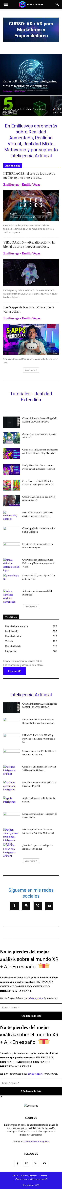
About (15, 1175)
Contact (43, 1175)
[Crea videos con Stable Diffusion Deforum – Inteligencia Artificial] (11, 485)
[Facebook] (14, 906)
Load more (30, 370)
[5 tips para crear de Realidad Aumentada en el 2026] (25, 109)
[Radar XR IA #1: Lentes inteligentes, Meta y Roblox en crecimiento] (31, 74)
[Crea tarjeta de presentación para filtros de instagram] (11, 548)
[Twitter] (38, 906)
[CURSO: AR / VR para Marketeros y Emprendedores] (31, 30)
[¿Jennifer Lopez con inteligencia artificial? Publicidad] (11, 851)
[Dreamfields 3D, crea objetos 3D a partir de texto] (11, 579)
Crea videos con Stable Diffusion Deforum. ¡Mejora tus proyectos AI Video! (38, 563)
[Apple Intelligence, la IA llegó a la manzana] (11, 802)
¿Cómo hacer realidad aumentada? (31, 1179)
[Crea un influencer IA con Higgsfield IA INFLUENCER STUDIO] (11, 422)
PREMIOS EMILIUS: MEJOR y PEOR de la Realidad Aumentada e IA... (38, 738)
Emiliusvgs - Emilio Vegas (14, 91)
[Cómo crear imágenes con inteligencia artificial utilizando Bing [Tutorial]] (11, 453)
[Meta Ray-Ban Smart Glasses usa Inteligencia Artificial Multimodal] (11, 836)
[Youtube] (49, 906)
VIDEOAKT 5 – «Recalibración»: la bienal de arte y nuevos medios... (29, 244)
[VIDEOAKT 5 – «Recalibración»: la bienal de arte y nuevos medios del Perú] (31, 272)
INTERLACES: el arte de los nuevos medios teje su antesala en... (29, 176)
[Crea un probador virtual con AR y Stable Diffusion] (11, 532)
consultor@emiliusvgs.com (36, 1141)
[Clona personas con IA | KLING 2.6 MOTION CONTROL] (11, 755)
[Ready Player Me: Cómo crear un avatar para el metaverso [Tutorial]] (11, 469)
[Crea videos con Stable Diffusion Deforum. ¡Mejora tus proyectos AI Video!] (11, 565)
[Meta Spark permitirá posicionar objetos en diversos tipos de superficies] (11, 516)
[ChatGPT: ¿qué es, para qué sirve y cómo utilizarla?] (11, 501)
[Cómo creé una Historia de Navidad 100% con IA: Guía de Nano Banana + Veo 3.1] (11, 770)
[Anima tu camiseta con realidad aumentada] (11, 596)
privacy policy (35, 998)
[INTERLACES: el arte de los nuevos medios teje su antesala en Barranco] (31, 205)
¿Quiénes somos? (29, 1175)
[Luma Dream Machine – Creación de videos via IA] (11, 818)
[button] (5, 4)
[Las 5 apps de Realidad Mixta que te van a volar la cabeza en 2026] (31, 339)
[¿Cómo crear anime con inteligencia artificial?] (11, 438)
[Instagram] (26, 906)
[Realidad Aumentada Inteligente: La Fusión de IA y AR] (11, 786)
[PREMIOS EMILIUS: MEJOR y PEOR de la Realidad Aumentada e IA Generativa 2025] (11, 739)
